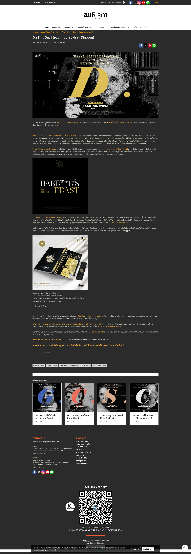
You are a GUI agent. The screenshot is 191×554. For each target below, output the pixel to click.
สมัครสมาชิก (51, 2)
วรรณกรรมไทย (81, 446)
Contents (56, 27)
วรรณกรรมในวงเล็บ (83, 444)
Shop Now (69, 27)
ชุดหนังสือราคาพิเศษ (85, 27)
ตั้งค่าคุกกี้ (136, 549)
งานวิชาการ (80, 449)
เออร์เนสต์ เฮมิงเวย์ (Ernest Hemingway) (47, 340)
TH (154, 3)
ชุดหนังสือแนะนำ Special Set (86, 452)
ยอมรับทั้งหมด (147, 549)
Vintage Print (81, 460)
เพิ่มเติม (137, 27)
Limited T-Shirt (82, 457)
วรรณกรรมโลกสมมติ (83, 441)
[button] (146, 27)
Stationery (80, 455)
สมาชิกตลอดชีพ (101, 27)
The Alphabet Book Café (120, 27)
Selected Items (82, 463)
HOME (46, 27)
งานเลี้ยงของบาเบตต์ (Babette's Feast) (47, 217)
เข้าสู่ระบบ (39, 2)
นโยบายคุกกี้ (52, 550)
